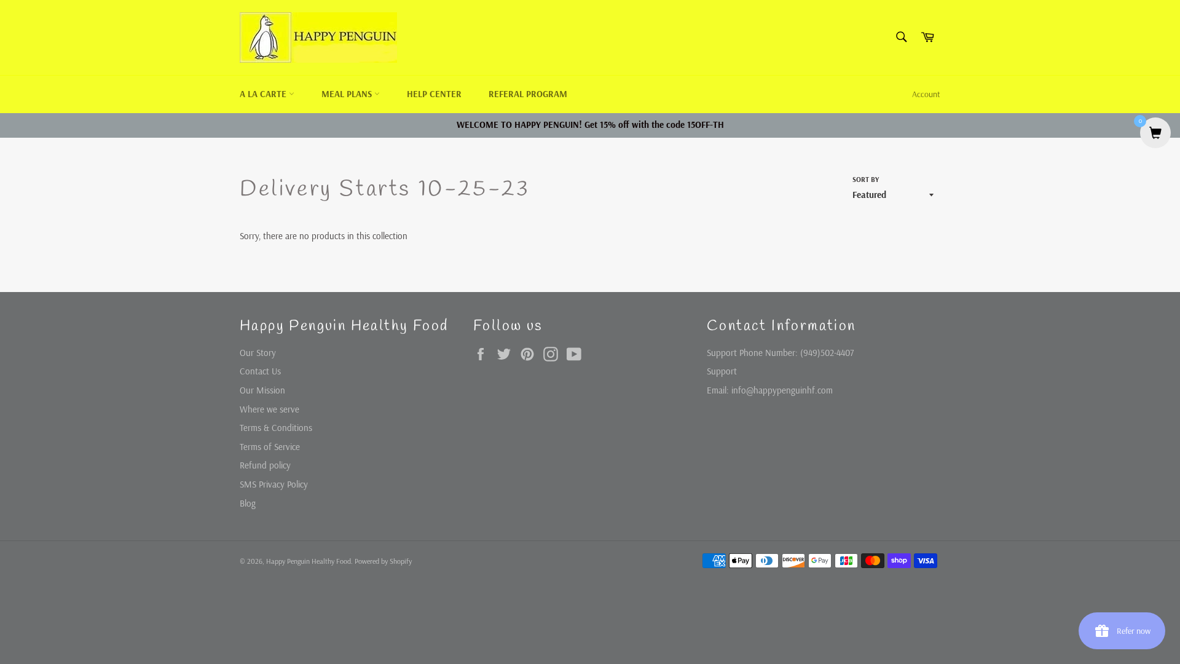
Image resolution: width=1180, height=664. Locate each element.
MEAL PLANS (347, 94)
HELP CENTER (434, 94)
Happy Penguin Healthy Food (308, 561)
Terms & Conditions (276, 427)
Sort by (865, 179)
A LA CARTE (264, 94)
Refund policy (265, 465)
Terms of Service (270, 447)
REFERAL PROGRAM (528, 94)
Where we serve (269, 409)
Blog (248, 503)
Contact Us (260, 371)
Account (926, 94)
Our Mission (262, 390)
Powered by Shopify (383, 561)
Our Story (258, 352)
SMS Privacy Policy (274, 484)
